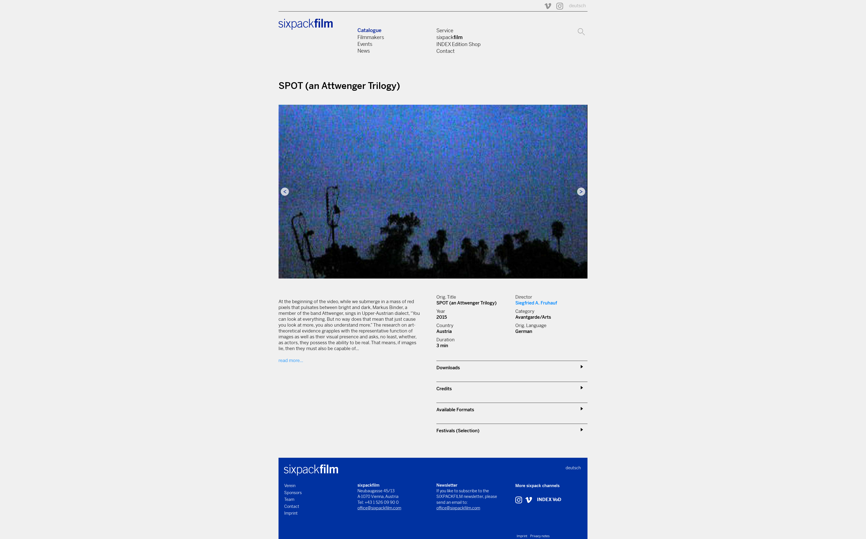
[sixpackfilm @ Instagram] (557, 6)
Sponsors (293, 492)
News (363, 51)
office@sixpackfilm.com (379, 508)
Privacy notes (540, 536)
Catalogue (369, 30)
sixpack (449, 37)
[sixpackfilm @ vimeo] (528, 499)
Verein (289, 485)
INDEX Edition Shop (458, 44)
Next (581, 192)
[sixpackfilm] (311, 469)
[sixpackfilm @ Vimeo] (545, 6)
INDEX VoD (549, 499)
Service (444, 30)
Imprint (291, 513)
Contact (445, 51)
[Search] (581, 31)
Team (289, 499)
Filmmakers (370, 37)
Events (364, 44)
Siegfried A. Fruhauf (536, 303)
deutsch (577, 6)
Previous (285, 192)
